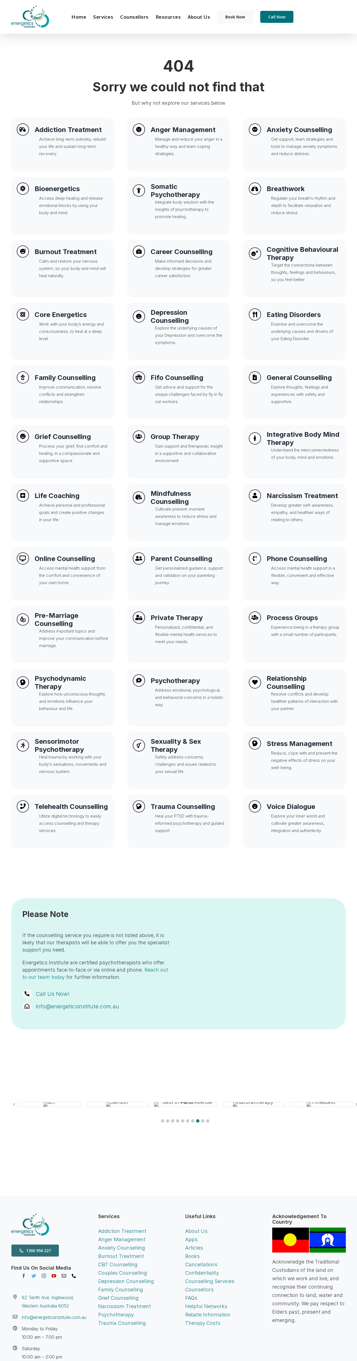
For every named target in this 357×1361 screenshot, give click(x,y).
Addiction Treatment (122, 1231)
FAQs (191, 1298)
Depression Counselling (126, 1281)
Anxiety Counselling (121, 1248)
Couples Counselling (122, 1273)
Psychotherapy (116, 1315)
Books (192, 1256)
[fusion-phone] (74, 1276)
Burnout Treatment (121, 1256)
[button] (162, 1121)
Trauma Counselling (122, 1323)
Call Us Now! (52, 994)
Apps (191, 1239)
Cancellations (201, 1264)
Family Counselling (120, 1289)
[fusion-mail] (64, 1276)
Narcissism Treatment (124, 1306)
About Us (196, 1231)
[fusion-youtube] (54, 1276)
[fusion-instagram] (44, 1276)
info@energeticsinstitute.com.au (77, 1006)
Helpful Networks (206, 1306)
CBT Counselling (118, 1264)
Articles (194, 1248)
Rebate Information (207, 1315)
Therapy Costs (202, 1323)
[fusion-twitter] (34, 1276)
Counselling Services (209, 1281)
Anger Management (122, 1239)
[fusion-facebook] (23, 1276)
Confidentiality (202, 1273)
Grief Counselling (118, 1298)
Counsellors (199, 1289)
